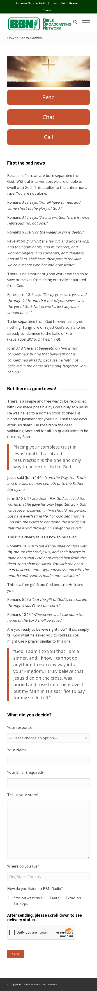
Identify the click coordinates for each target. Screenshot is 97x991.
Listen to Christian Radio (31, 3)
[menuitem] (31, 3)
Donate (47, 10)
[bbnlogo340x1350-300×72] (40, 23)
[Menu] (83, 23)
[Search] (73, 23)
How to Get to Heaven (65, 3)
